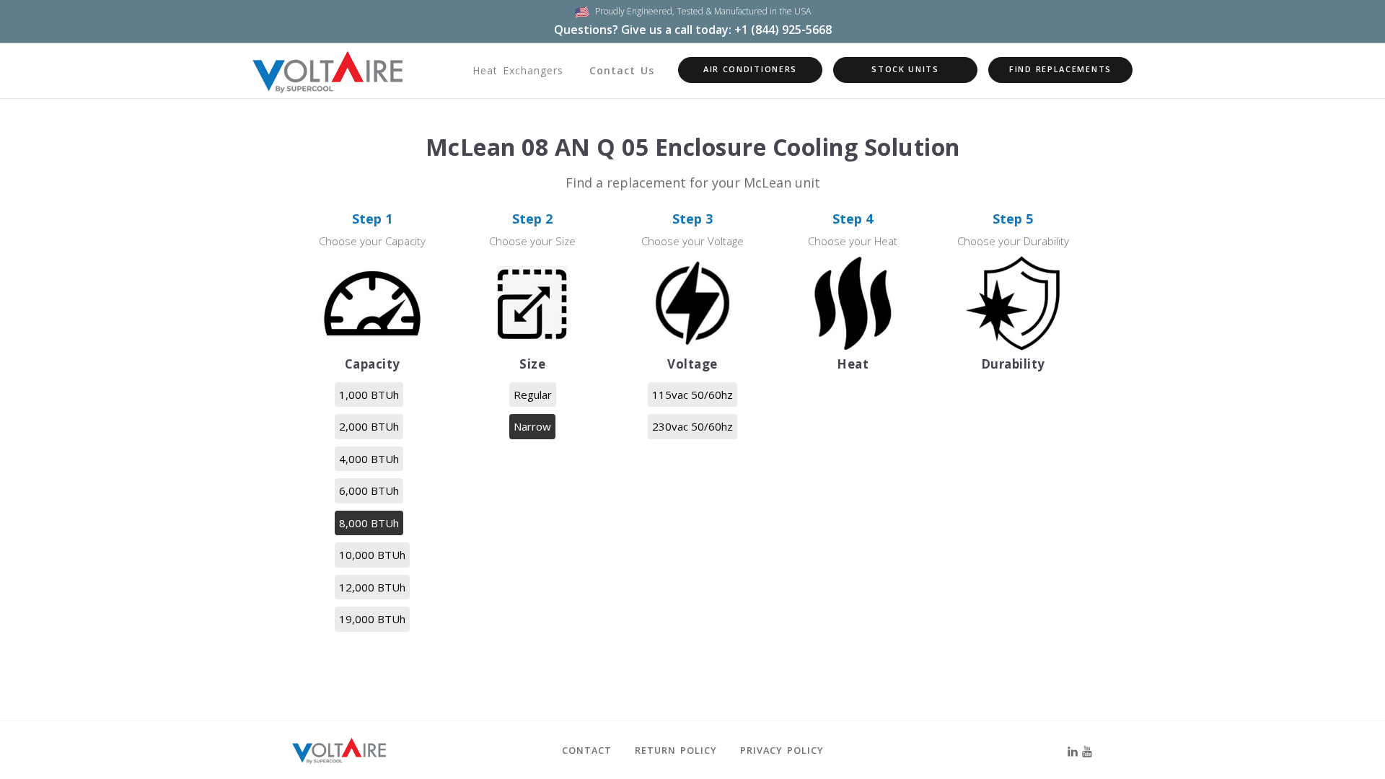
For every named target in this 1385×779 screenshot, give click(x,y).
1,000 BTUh (369, 394)
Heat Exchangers (517, 70)
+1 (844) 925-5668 (783, 30)
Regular (533, 394)
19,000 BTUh (372, 619)
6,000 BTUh (369, 490)
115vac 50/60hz (692, 394)
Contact (587, 750)
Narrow (532, 426)
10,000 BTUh (372, 554)
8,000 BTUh (369, 523)
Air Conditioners (750, 68)
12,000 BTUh (372, 587)
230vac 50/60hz (692, 426)
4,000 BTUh (369, 459)
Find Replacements (1060, 68)
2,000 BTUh (369, 426)
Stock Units (905, 68)
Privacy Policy (782, 750)
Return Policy (676, 750)
